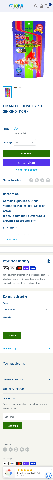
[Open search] (36, 6)
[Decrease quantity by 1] (17, 142)
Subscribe (12, 425)
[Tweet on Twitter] (42, 180)
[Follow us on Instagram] (16, 449)
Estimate (12, 335)
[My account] (41, 6)
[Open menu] (4, 6)
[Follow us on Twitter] (11, 449)
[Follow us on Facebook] (5, 449)
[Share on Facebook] (31, 180)
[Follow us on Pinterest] (22, 449)
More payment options (26, 169)
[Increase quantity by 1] (32, 142)
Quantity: (7, 142)
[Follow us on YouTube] (27, 449)
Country (7, 303)
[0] (47, 6)
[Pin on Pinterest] (37, 180)
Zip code (7, 317)
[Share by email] (48, 180)
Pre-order (26, 153)
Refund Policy (9, 348)
